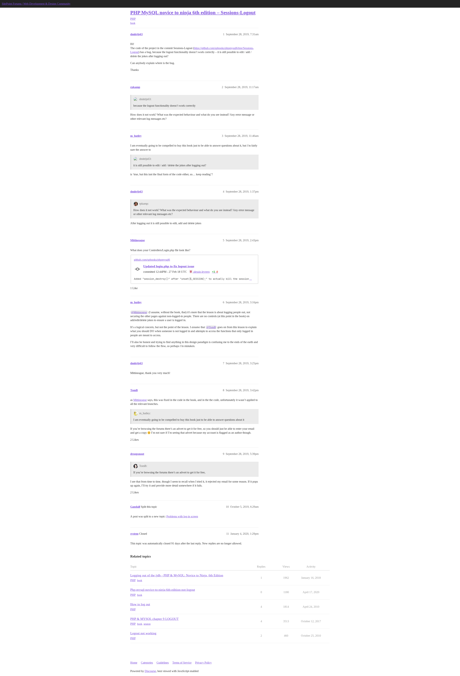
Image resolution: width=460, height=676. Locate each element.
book (132, 23)
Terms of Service (182, 662)
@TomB (211, 327)
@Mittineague (139, 312)
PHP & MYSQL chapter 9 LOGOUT (154, 619)
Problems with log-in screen (182, 516)
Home (133, 662)
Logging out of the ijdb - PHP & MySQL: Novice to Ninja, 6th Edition (176, 575)
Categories (147, 662)
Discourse (150, 671)
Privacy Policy (203, 662)
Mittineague (140, 399)
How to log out (140, 604)
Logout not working (143, 633)
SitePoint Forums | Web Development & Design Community (36, 3)
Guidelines (163, 662)
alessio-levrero (201, 271)
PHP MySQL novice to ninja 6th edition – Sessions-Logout (193, 12)
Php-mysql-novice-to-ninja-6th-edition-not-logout (162, 590)
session (147, 624)
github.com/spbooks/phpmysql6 (152, 259)
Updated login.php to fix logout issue (168, 266)
